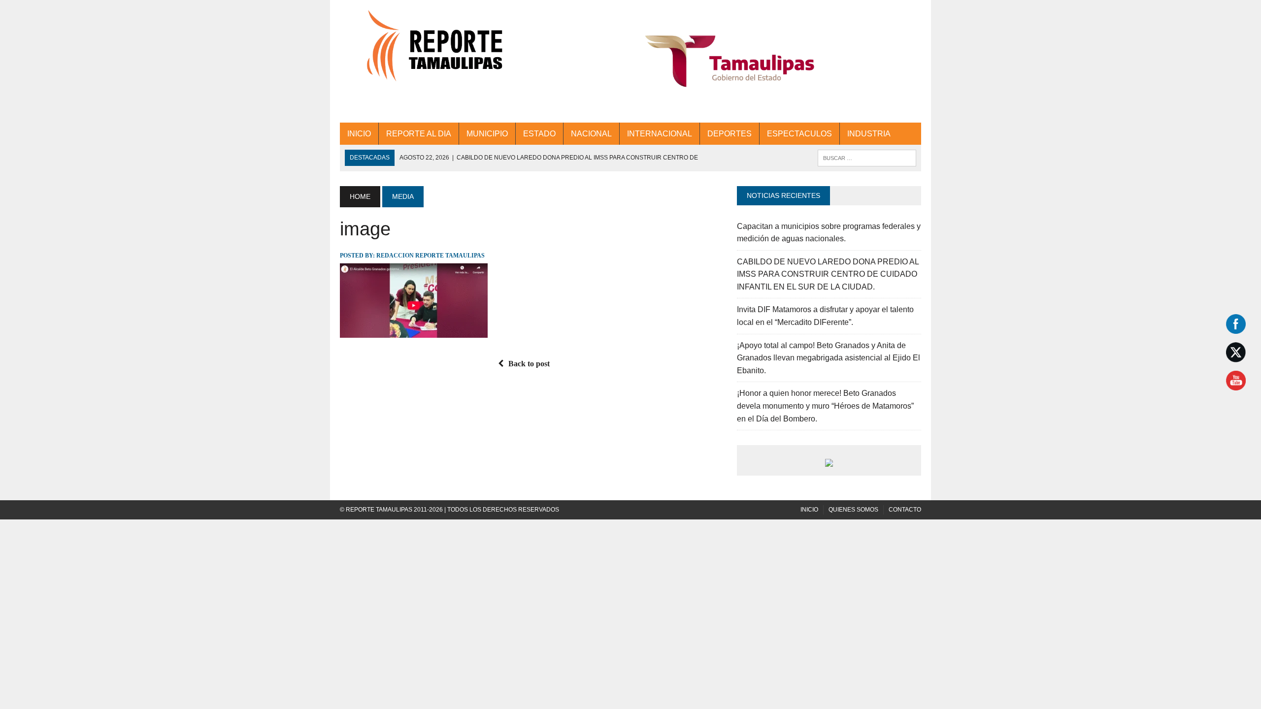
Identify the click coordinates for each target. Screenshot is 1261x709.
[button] (729, 61)
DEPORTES (729, 133)
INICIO (359, 133)
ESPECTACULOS (799, 133)
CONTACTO (905, 509)
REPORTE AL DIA (418, 133)
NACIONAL (591, 133)
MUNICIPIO (487, 133)
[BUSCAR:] (867, 157)
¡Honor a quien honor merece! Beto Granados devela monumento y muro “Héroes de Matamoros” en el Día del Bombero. (825, 405)
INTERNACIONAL (659, 133)
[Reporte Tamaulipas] (432, 51)
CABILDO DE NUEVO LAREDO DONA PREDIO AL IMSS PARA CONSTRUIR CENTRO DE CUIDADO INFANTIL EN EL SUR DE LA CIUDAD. (828, 274)
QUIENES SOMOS (853, 509)
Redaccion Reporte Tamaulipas (430, 255)
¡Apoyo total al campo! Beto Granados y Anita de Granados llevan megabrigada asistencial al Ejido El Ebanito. (828, 358)
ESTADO (539, 133)
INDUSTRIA (869, 133)
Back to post (529, 363)
